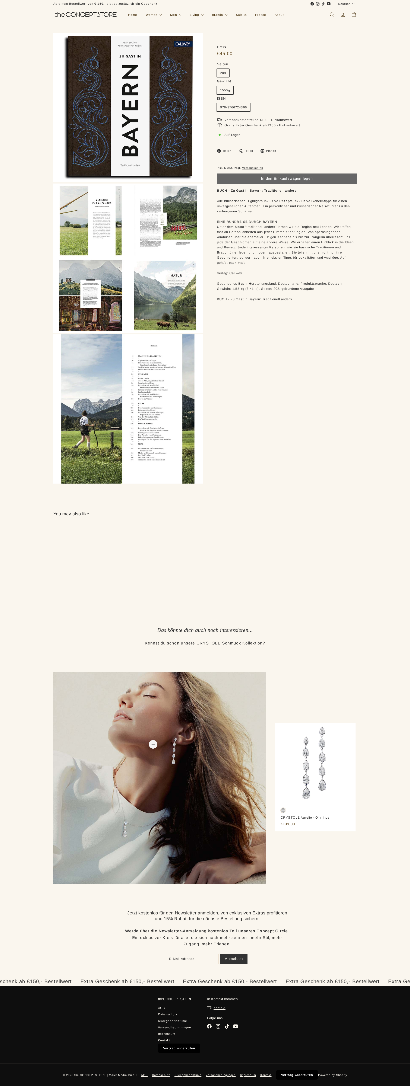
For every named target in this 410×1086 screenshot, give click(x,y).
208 (223, 73)
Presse (260, 14)
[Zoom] (128, 107)
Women (152, 14)
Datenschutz (167, 1014)
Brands (218, 14)
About (279, 14)
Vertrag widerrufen (179, 1048)
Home (132, 14)
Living (195, 14)
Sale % (241, 14)
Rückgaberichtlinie (172, 1021)
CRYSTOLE (208, 643)
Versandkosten (252, 167)
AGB (161, 1008)
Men (174, 14)
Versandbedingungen (174, 1027)
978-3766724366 (233, 107)
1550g (225, 90)
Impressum (166, 1033)
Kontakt (164, 1040)
